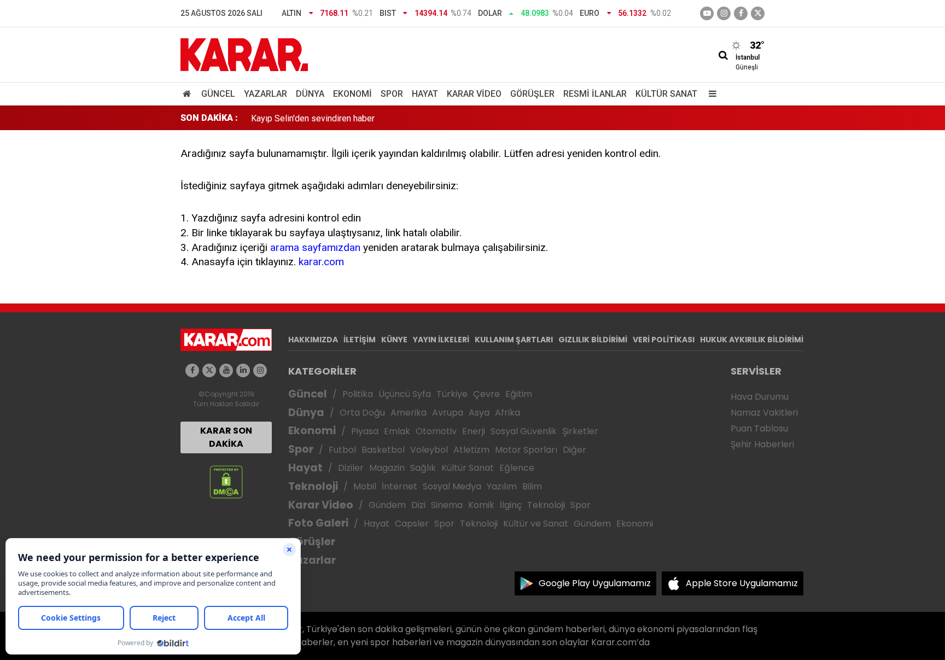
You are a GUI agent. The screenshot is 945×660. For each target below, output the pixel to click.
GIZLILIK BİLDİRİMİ (592, 339)
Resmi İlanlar (595, 94)
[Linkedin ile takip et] (243, 370)
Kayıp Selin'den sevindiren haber (313, 118)
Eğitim (518, 394)
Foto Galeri (318, 523)
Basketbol (383, 449)
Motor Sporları (526, 449)
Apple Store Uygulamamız (742, 583)
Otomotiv (436, 431)
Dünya (310, 94)
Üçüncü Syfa (404, 394)
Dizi (418, 505)
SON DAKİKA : (209, 118)
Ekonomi (352, 94)
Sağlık (423, 468)
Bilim (532, 486)
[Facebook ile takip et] (741, 13)
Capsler (412, 523)
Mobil (364, 486)
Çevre (486, 394)
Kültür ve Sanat (535, 523)
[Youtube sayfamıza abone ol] (226, 370)
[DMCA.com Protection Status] (226, 481)
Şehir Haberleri (762, 444)
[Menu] (710, 94)
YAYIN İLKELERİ (441, 339)
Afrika (507, 412)
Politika (357, 394)
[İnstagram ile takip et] (724, 13)
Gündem (387, 505)
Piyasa (364, 431)
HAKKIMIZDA (313, 339)
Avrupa (447, 412)
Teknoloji (313, 486)
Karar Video (474, 94)
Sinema (447, 505)
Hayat (425, 94)
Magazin (387, 468)
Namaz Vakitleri (764, 412)
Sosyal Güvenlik (524, 431)
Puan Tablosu (759, 428)
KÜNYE (394, 339)
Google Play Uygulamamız (595, 583)
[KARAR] (244, 54)
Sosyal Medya (452, 486)
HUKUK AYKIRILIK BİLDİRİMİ (751, 339)
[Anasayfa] (188, 94)
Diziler (351, 468)
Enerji (473, 431)
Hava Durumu (760, 396)
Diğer (574, 449)
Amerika (408, 412)
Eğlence (516, 468)
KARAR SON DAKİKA (226, 437)
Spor (392, 94)
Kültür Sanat (666, 94)
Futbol (342, 449)
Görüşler (532, 94)
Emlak (397, 431)
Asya (479, 412)
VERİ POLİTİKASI (664, 339)
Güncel (218, 94)
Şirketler (580, 431)
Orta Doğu (362, 412)
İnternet (399, 486)
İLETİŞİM (359, 339)
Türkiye (452, 394)
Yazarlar (265, 94)
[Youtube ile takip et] (707, 13)
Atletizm (471, 449)
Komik (481, 505)
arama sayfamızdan (315, 247)
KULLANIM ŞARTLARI (514, 339)
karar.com (321, 261)
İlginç (511, 505)
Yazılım (502, 486)
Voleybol (429, 449)
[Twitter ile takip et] (758, 13)
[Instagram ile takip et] (260, 370)
